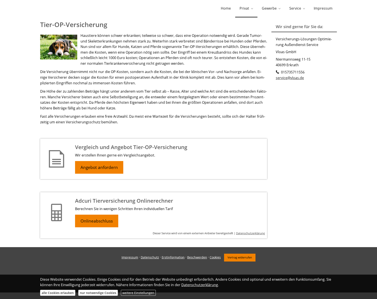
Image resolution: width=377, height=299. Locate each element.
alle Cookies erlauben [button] (58, 293)
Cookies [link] (215, 257)
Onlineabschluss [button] (97, 221)
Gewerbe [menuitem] (269, 8)
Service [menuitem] (295, 8)
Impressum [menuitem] (323, 8)
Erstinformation (173, 257)
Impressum (130, 257)
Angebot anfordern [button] (99, 167)
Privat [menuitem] (244, 8)
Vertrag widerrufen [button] (240, 257)
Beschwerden (197, 257)
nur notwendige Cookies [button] (98, 293)
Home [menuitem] (226, 8)
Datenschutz (150, 257)
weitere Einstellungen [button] (138, 293)
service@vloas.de (290, 77)
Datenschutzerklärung (250, 233)
